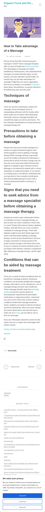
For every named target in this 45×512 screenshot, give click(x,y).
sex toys (17, 313)
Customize (22, 501)
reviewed (35, 84)
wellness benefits (31, 66)
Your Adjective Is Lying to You (14, 450)
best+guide (12, 350)
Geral (6, 395)
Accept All (22, 496)
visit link (7, 334)
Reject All (22, 507)
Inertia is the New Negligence (14, 438)
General (27, 56)
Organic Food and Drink (19, 3)
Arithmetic (7, 460)
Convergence (8, 441)
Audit (5, 457)
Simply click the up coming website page (19, 329)
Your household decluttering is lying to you (18, 469)
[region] (22, 493)
